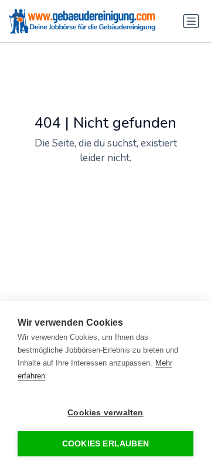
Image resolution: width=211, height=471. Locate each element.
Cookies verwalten (105, 412)
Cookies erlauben (105, 443)
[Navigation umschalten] (191, 21)
